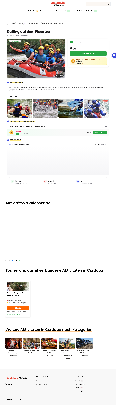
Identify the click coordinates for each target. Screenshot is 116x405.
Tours (21, 24)
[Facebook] (6, 384)
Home (13, 24)
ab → (18, 308)
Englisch (78, 387)
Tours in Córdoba (32, 24)
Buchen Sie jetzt (87, 53)
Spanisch (78, 381)
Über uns (39, 381)
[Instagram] (9, 384)
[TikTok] (11, 384)
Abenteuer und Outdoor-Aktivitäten (53, 24)
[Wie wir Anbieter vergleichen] (106, 126)
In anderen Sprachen (81, 377)
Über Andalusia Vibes (43, 377)
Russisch (78, 391)
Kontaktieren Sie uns (42, 384)
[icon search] (108, 4)
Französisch (79, 384)
